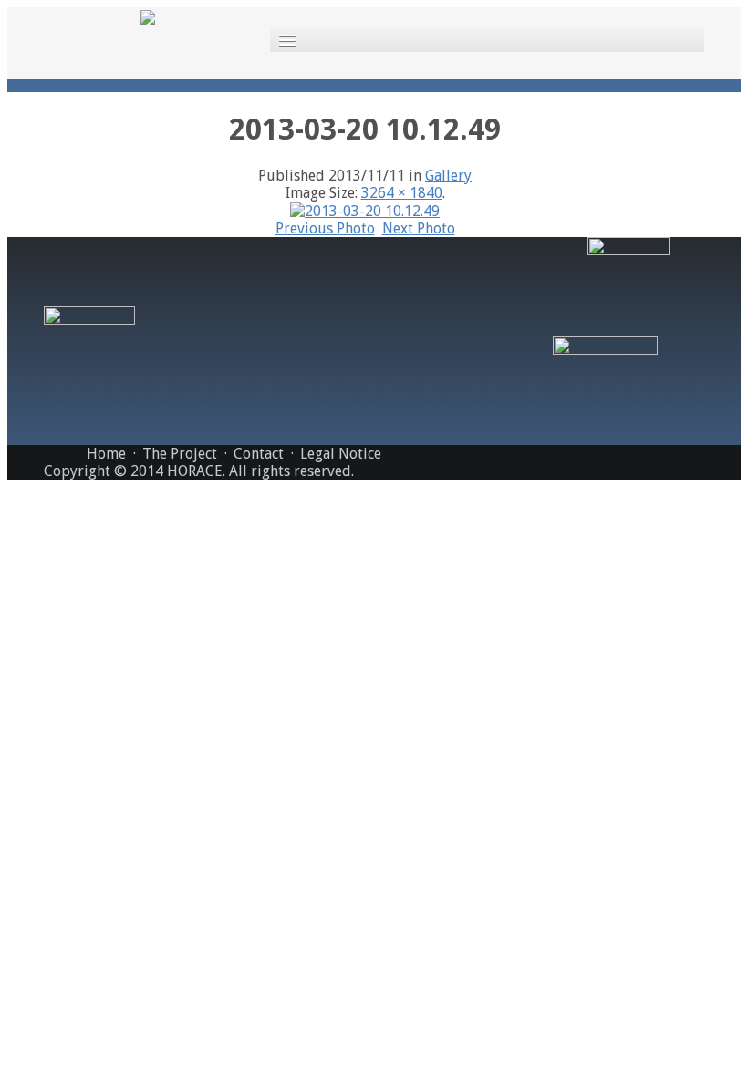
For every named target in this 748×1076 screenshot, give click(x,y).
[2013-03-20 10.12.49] (365, 210)
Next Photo (418, 228)
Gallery (448, 175)
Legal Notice (340, 453)
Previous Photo (325, 228)
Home (106, 453)
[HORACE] (147, 16)
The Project (179, 453)
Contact (259, 453)
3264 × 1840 (401, 193)
